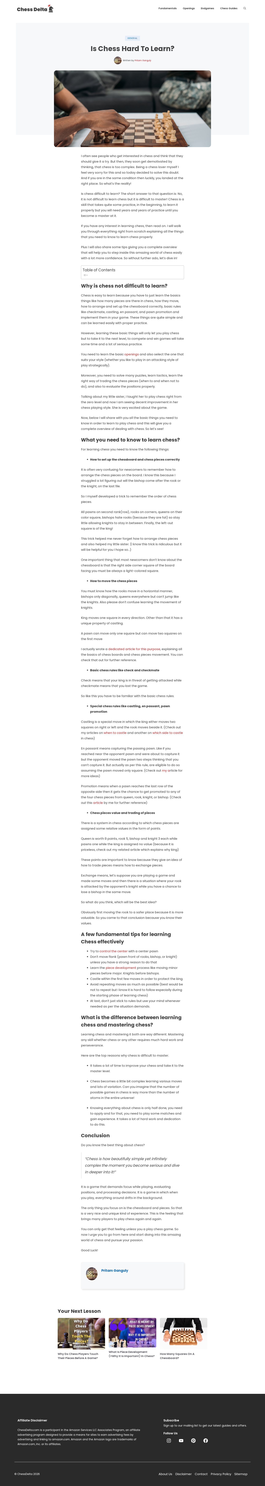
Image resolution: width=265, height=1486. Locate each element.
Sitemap (241, 1474)
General (132, 38)
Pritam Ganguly (143, 60)
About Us (165, 1474)
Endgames (207, 8)
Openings (189, 8)
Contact (201, 1474)
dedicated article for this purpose (134, 649)
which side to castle (167, 733)
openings (131, 354)
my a (166, 770)
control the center (114, 951)
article (98, 803)
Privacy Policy (221, 1474)
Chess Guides (228, 8)
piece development (121, 968)
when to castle (115, 733)
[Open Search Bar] (244, 8)
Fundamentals (168, 8)
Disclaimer (183, 1474)
